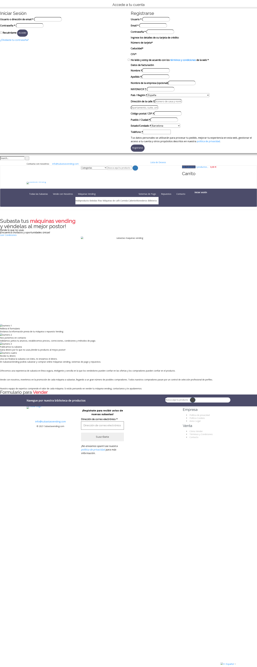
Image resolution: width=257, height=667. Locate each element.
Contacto (180, 194)
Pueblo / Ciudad (140, 119)
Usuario (136, 19)
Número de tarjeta (142, 42)
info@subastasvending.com (50, 421)
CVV (134, 54)
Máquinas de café (111, 200)
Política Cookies (197, 418)
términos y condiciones (183, 60)
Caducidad (137, 48)
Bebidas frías (96, 200)
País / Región (139, 95)
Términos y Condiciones (201, 434)
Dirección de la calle (142, 101)
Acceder (22, 32)
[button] (8, 235)
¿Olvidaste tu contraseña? (14, 40)
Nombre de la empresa (149, 83)
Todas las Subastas (38, 194)
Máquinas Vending (86, 194)
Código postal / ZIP (142, 113)
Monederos (141, 200)
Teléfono (137, 132)
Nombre (136, 70)
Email (135, 25)
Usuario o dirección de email (16, 19)
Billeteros (152, 200)
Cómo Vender (196, 431)
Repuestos (166, 194)
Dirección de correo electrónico (99, 419)
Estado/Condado (141, 125)
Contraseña (7, 25)
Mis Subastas (188, 166)
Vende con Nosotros (63, 194)
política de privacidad (208, 141)
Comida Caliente (128, 200)
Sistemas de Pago (147, 194)
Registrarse (137, 147)
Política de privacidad (199, 415)
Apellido (136, 76)
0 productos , (205, 166)
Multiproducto (82, 200)
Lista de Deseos (158, 162)
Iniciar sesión (201, 192)
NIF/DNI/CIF (138, 89)
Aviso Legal (194, 421)
